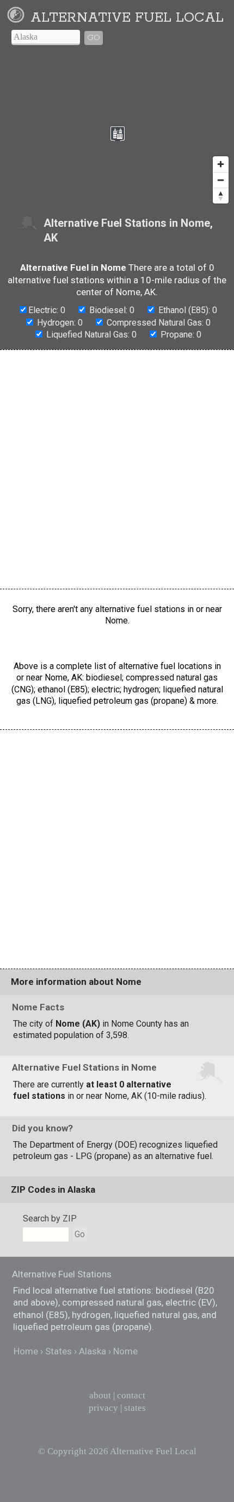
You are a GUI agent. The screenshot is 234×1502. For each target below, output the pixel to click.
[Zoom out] (221, 180)
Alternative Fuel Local (127, 18)
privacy (103, 1408)
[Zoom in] (221, 164)
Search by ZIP (50, 1218)
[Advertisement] (117, 469)
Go (93, 38)
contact (131, 1395)
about (100, 1395)
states (135, 1408)
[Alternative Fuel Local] (18, 18)
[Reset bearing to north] (221, 195)
